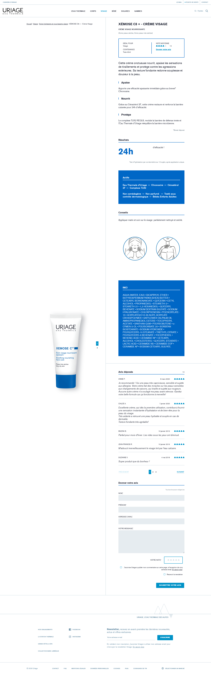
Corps (93, 11)
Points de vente (192, 2)
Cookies (117, 668)
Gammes (138, 11)
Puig (126, 668)
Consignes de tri (140, 668)
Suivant (180, 472)
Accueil (29, 24)
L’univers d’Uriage (10, 2)
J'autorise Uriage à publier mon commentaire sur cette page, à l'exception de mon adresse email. (153, 568)
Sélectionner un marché (174, 668)
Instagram (76, 636)
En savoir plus (177, 570)
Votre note (155, 560)
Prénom (122, 505)
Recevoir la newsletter (175, 574)
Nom (120, 493)
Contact (205, 2)
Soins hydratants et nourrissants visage (53, 24)
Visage (104, 11)
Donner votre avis (163, 50)
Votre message (125, 529)
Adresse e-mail (125, 517)
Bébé (114, 11)
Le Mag (179, 2)
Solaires (125, 11)
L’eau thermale (78, 11)
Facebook (76, 629)
